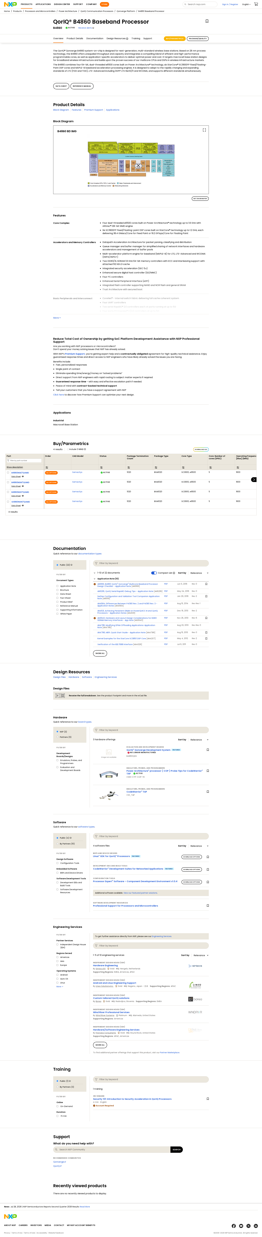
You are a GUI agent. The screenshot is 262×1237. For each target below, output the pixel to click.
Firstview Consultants (106, 1032)
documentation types (90, 553)
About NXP (10, 1225)
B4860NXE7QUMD (20, 492)
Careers (23, 1225)
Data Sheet (16, 476)
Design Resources (116, 38)
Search (177, 1149)
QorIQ (56, 1166)
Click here (58, 394)
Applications (112, 109)
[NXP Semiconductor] (10, 4)
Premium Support (93, 109)
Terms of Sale (29, 1233)
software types (86, 826)
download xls (201, 449)
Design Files (59, 677)
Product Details (75, 38)
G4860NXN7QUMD (20, 501)
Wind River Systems (105, 1015)
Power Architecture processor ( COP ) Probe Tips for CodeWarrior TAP (164, 772)
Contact (59, 1225)
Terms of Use (17, 1233)
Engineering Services (106, 677)
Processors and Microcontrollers (40, 11)
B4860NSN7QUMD (20, 482)
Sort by (182, 572)
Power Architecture (68, 11)
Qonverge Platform (126, 11)
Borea (98, 1001)
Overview (58, 38)
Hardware (74, 677)
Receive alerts (85, 27)
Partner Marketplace (169, 1052)
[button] (246, 4)
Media (48, 1225)
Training (136, 38)
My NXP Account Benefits (81, 1225)
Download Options (191, 857)
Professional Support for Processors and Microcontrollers (125, 905)
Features (76, 109)
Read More (122, 1206)
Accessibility (42, 1233)
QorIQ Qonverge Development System (148, 750)
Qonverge (58, 1161)
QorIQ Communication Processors (97, 11)
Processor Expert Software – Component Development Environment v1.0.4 (135, 881)
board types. (85, 721)
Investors (36, 1225)
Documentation (94, 38)
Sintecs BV (101, 968)
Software (87, 677)
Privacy (7, 1233)
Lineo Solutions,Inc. (105, 986)
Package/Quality (198, 38)
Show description (15, 467)
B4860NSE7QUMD (20, 472)
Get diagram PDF (200, 199)
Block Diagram (61, 109)
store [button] (104, 4)
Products (17, 11)
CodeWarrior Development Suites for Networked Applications (128, 868)
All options (51, 473)
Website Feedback (56, 1233)
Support (147, 38)
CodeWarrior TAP (136, 791)
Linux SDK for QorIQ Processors (111, 856)
